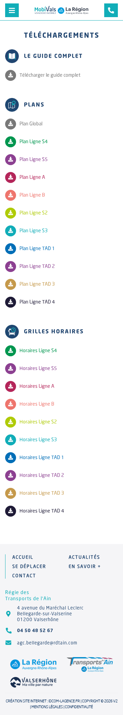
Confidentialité (79, 706)
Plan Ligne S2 (33, 212)
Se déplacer (29, 566)
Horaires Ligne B (36, 404)
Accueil (22, 557)
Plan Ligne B (32, 195)
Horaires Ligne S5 (38, 368)
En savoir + (85, 566)
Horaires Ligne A (36, 386)
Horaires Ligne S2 (38, 421)
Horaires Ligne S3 (38, 439)
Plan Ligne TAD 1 (37, 248)
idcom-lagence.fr (64, 701)
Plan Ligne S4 (33, 141)
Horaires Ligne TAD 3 (41, 493)
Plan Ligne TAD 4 (37, 302)
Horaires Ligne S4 (38, 350)
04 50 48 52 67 (35, 630)
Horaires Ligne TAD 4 (41, 511)
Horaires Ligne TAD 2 (41, 475)
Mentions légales (47, 706)
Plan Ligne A (32, 177)
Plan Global (30, 123)
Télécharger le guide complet (49, 75)
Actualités (84, 557)
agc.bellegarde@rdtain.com (47, 642)
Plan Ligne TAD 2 (37, 266)
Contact (24, 575)
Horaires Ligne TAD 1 (41, 457)
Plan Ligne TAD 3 (37, 284)
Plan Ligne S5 (33, 159)
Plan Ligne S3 (33, 230)
